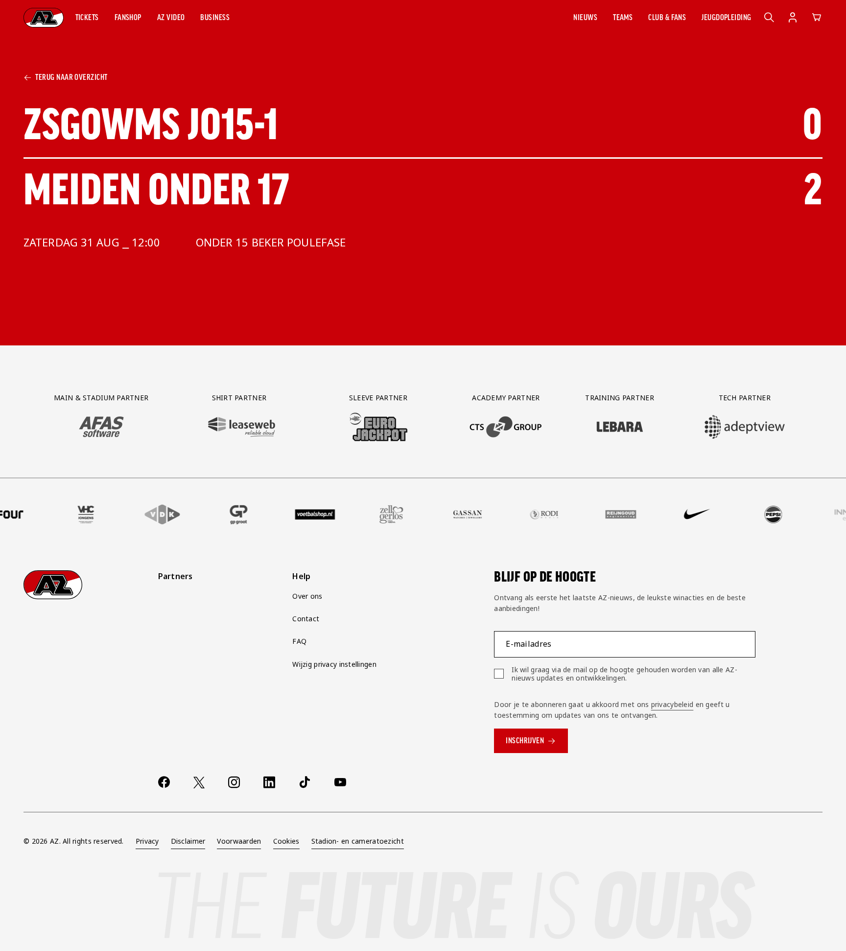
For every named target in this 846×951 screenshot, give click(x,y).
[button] (87, 17)
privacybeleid (672, 704)
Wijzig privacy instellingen (334, 664)
